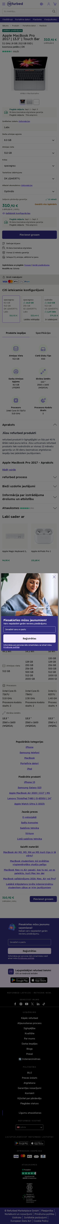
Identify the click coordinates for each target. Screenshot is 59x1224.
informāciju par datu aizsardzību (21, 613)
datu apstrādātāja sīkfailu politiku (22, 616)
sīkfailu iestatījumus (15, 610)
